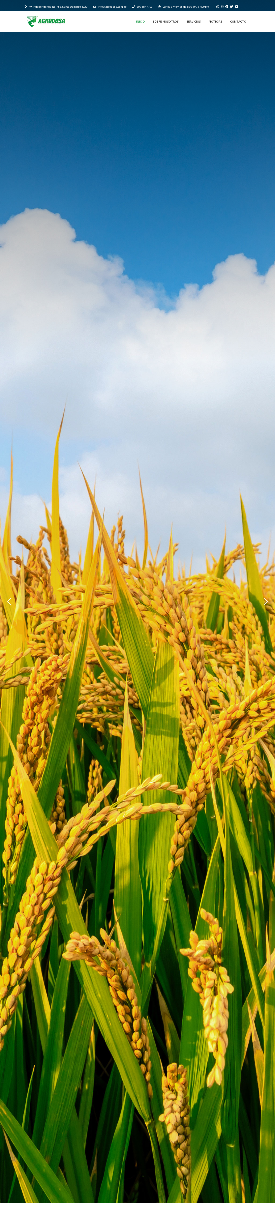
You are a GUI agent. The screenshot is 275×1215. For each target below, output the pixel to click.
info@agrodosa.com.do (112, 6)
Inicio (140, 21)
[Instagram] (222, 6)
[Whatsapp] (217, 6)
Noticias (215, 21)
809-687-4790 (144, 6)
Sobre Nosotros (166, 21)
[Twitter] (231, 6)
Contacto (238, 21)
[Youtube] (236, 6)
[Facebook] (226, 6)
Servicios (194, 21)
